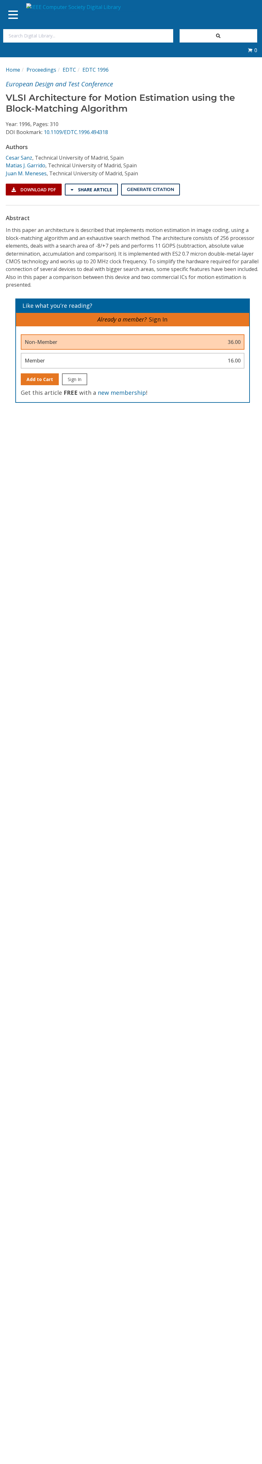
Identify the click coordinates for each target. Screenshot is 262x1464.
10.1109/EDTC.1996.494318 (76, 132)
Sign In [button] (158, 319)
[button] (252, 50)
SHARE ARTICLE (94, 190)
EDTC (69, 69)
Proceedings (41, 69)
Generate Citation (150, 189)
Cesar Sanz (19, 157)
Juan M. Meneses (26, 173)
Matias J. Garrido (25, 165)
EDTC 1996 (95, 69)
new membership (122, 392)
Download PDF (37, 190)
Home (13, 69)
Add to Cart (40, 379)
